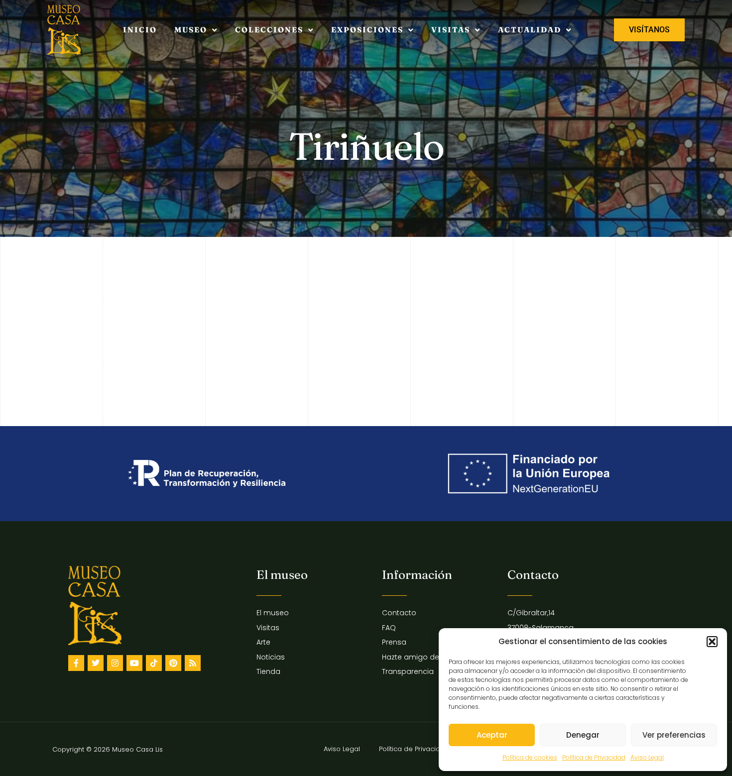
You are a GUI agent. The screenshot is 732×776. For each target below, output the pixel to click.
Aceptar (492, 735)
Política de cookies (529, 757)
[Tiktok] (154, 663)
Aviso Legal (647, 757)
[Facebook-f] (76, 663)
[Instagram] (115, 663)
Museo (190, 29)
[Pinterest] (173, 663)
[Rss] (193, 663)
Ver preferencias (674, 735)
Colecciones (269, 29)
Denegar (583, 735)
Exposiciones (367, 29)
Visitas (450, 29)
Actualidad (529, 29)
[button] (712, 642)
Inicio (140, 29)
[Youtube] (134, 663)
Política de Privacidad (593, 757)
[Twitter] (96, 663)
